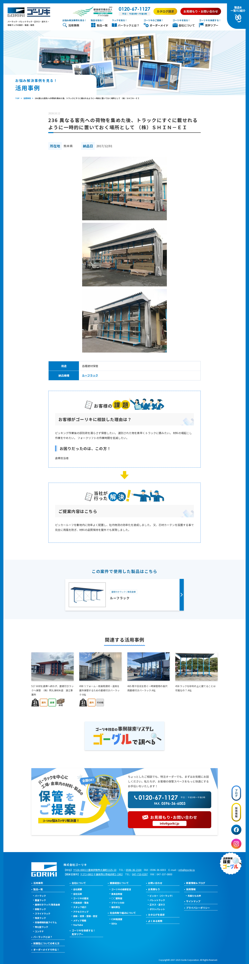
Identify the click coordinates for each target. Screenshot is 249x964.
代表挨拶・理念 (81, 902)
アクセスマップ (80, 911)
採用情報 (191, 889)
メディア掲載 (79, 920)
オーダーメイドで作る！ (46, 949)
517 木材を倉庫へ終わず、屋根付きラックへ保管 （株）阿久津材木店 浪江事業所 (52, 690)
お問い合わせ (155, 883)
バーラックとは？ (42, 937)
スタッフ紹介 (79, 907)
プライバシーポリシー (198, 907)
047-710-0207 (140, 874)
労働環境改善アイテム (46, 922)
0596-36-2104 (133, 870)
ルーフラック (90, 375)
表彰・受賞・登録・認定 (85, 916)
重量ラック (40, 900)
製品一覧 (38, 889)
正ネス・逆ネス (157, 904)
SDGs (114, 923)
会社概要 (77, 889)
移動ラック (40, 909)
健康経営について (119, 883)
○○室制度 (116, 898)
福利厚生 (115, 907)
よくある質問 (155, 921)
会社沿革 (77, 893)
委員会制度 (116, 893)
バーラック (40, 895)
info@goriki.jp (186, 870)
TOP (17, 98)
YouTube (78, 925)
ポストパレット (157, 909)
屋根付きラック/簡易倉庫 (47, 904)
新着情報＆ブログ (195, 883)
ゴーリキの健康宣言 (121, 889)
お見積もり (154, 889)
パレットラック (157, 900)
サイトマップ (193, 901)
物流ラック (40, 918)
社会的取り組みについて (123, 912)
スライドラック (42, 913)
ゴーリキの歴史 (81, 898)
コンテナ (39, 931)
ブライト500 (117, 902)
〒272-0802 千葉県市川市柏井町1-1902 (101, 874)
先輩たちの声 (194, 895)
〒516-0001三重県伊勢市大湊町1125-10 (94, 870)
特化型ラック (41, 927)
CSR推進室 (116, 919)
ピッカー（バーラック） (162, 895)
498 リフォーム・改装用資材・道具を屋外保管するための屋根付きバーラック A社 (99, 690)
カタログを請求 (156, 914)
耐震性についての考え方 (46, 943)
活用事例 (27, 98)
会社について (79, 883)
